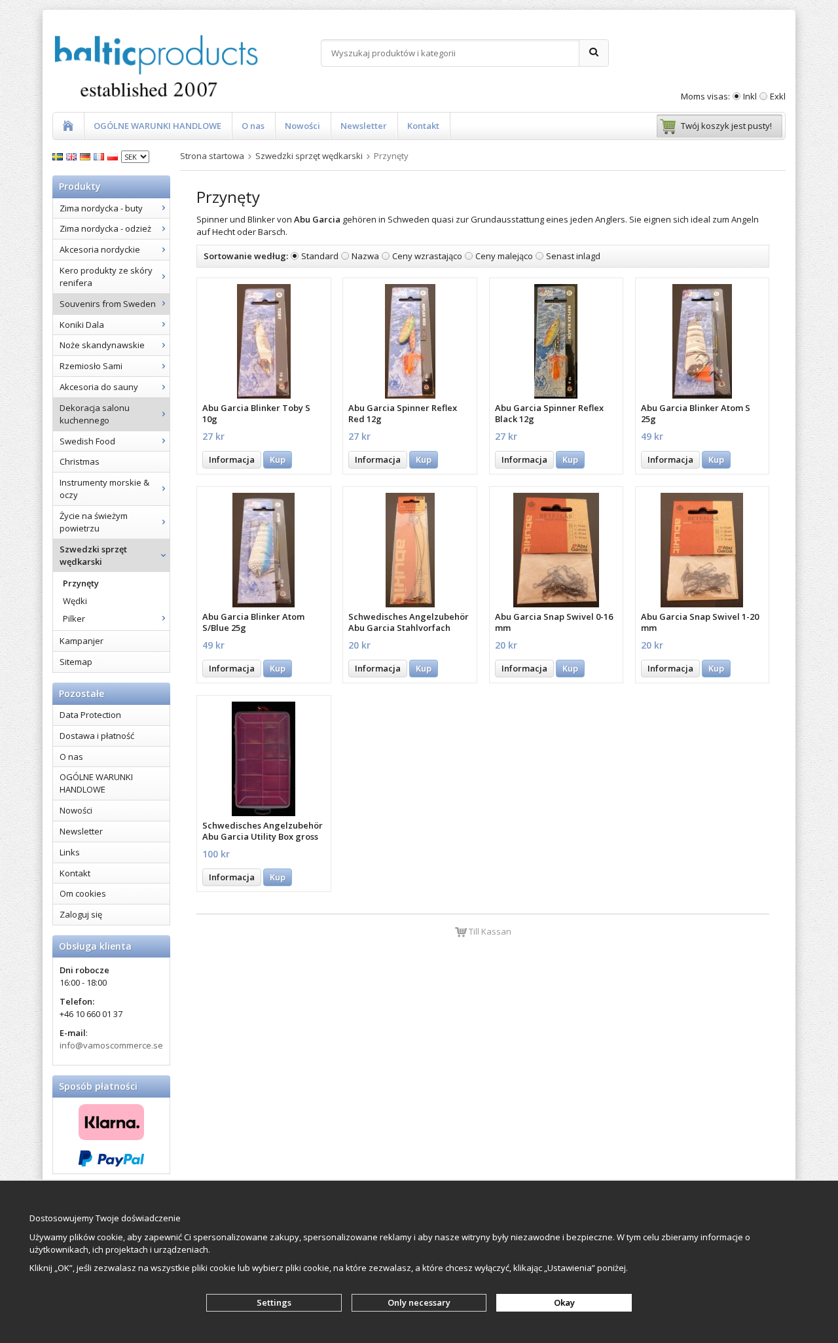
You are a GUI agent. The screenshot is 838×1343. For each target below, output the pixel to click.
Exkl (778, 96)
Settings (274, 1302)
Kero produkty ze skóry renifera (106, 276)
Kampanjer (81, 641)
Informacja (232, 459)
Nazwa (365, 256)
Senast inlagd (573, 256)
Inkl (750, 96)
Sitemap (76, 662)
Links (70, 852)
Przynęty (81, 583)
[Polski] (114, 156)
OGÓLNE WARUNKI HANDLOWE (157, 126)
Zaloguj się (81, 914)
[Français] (100, 156)
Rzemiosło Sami (91, 366)
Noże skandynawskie (102, 345)
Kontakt (423, 126)
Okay (564, 1302)
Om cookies (83, 893)
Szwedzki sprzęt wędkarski (93, 555)
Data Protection (90, 715)
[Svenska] (59, 156)
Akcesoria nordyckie (100, 249)
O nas (253, 126)
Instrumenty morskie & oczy (104, 488)
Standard (319, 256)
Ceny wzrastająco (427, 256)
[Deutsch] (87, 156)
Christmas (80, 461)
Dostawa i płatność (97, 736)
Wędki (75, 601)
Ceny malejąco (504, 256)
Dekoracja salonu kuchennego (95, 414)
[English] (73, 156)
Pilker (74, 618)
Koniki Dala (82, 325)
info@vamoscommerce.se (111, 1045)
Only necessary (419, 1302)
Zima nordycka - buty (101, 208)
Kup (277, 459)
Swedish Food (87, 441)
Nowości (302, 126)
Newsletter (363, 126)
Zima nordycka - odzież (105, 228)
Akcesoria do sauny (99, 387)
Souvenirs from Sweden (108, 304)
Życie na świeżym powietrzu (94, 522)
